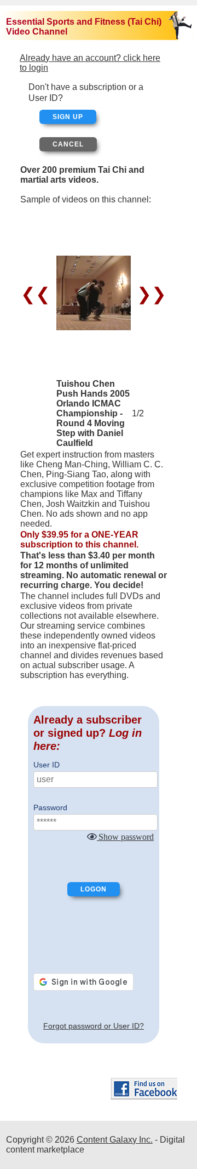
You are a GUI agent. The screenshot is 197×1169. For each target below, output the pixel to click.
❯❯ (149, 294)
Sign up (68, 117)
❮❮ (38, 294)
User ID (46, 764)
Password (50, 807)
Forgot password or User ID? (93, 1025)
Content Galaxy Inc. (115, 1139)
